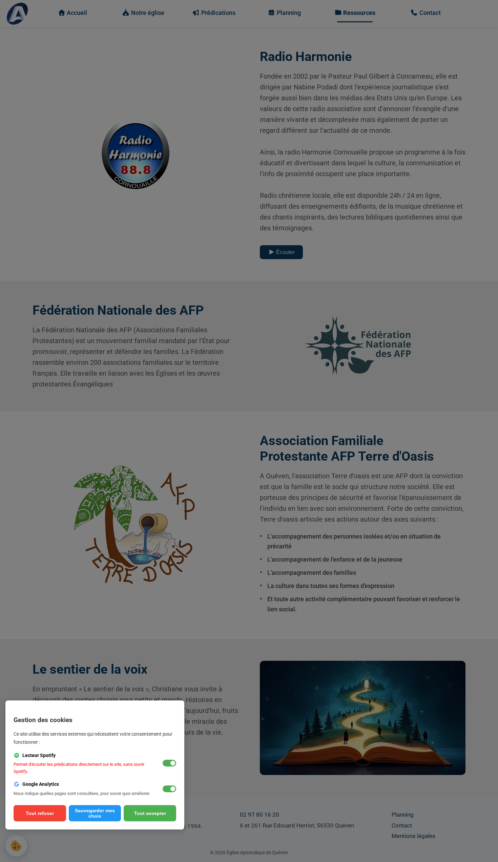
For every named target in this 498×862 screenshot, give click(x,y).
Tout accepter (150, 813)
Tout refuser (40, 813)
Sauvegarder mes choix (95, 813)
